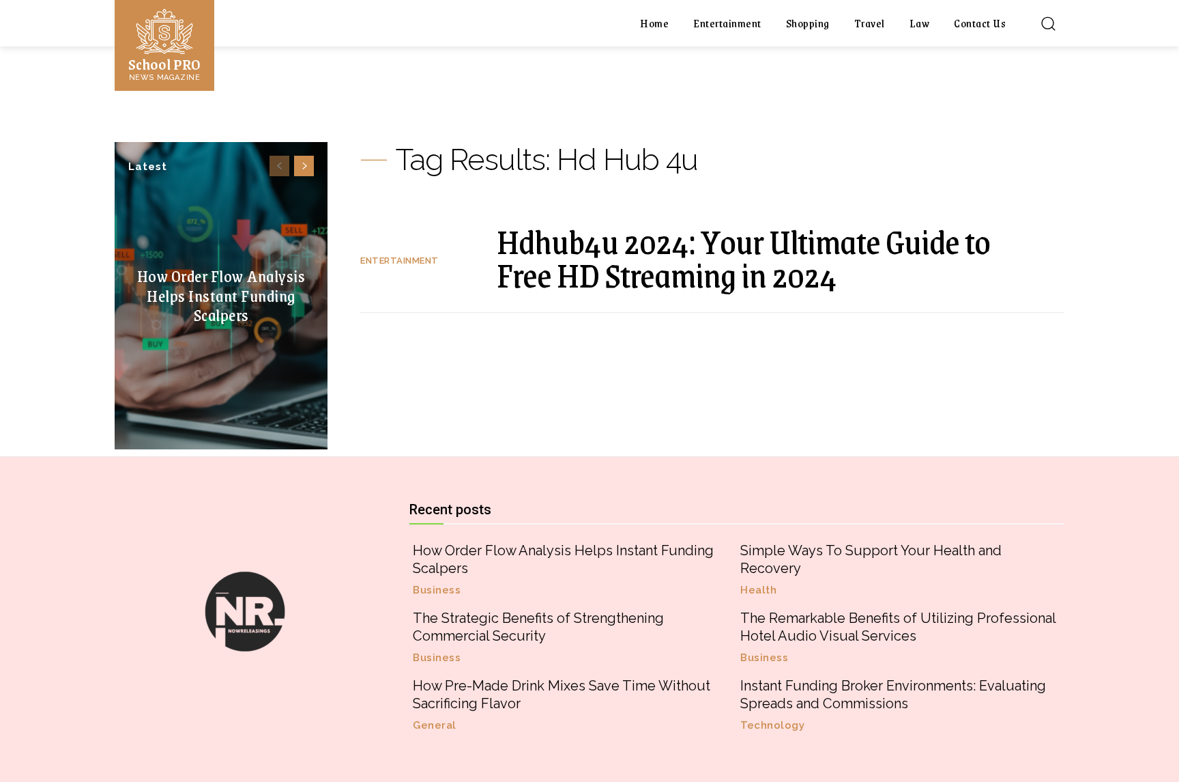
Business (437, 590)
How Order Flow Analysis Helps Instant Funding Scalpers (221, 295)
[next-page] (304, 166)
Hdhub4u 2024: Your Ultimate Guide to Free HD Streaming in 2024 (743, 258)
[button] (1048, 23)
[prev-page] (279, 166)
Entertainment (399, 260)
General (434, 726)
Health (758, 590)
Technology (772, 726)
